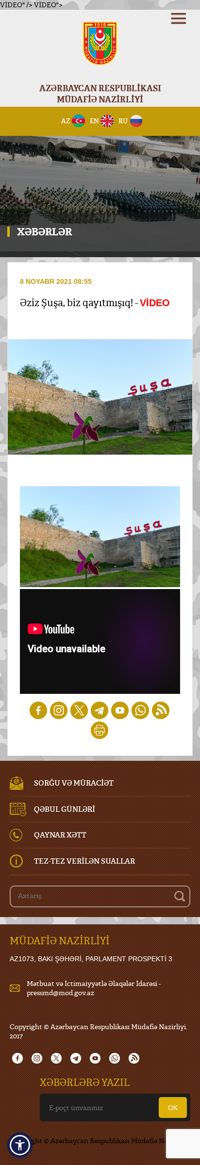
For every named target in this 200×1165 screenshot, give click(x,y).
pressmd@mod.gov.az (60, 992)
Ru (123, 120)
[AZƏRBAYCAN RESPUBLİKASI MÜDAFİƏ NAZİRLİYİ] (100, 50)
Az (65, 120)
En (94, 120)
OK (173, 1108)
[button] (20, 1145)
